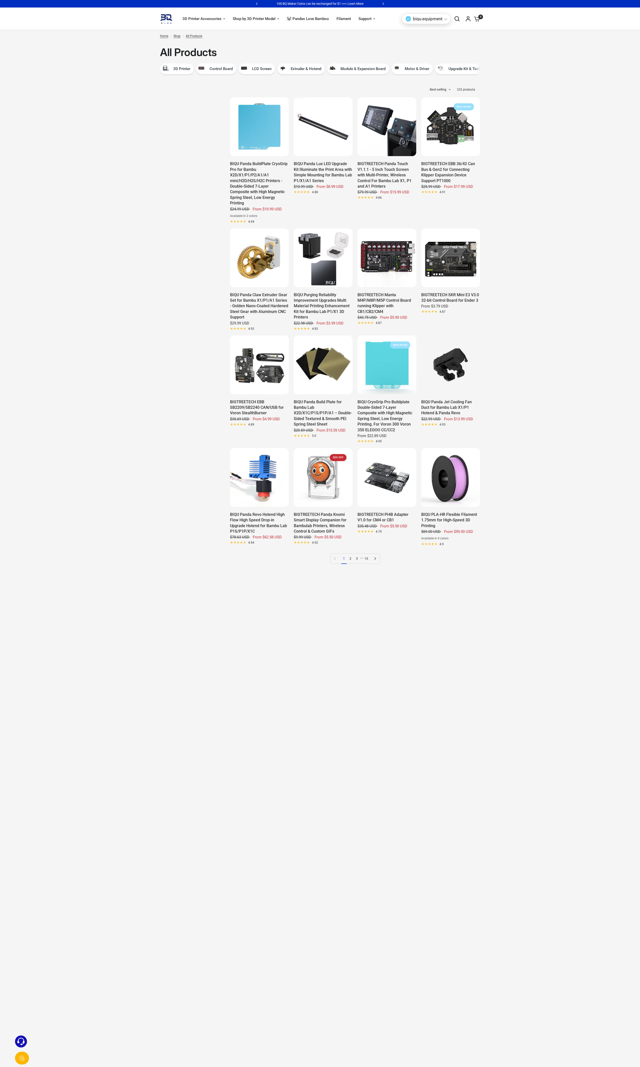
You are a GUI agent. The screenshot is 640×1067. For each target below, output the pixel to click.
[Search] (457, 19)
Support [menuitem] (365, 19)
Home (164, 36)
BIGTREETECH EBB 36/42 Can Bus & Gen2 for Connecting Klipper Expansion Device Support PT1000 (448, 172)
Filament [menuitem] (343, 19)
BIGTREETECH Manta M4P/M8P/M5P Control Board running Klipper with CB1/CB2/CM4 (384, 303)
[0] (476, 19)
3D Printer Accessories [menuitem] (202, 19)
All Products (194, 36)
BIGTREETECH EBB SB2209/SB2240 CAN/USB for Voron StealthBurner (257, 408)
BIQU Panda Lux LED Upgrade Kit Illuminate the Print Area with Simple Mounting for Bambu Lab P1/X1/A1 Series (323, 172)
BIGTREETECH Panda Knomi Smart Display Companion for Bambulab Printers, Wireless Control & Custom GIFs (320, 523)
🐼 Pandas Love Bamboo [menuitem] (308, 19)
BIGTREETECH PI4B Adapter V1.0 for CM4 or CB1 (383, 517)
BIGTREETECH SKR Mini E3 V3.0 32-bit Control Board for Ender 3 (450, 297)
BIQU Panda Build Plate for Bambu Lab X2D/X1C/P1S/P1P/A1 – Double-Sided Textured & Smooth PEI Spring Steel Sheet (323, 413)
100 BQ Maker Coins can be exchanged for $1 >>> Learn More (320, 4)
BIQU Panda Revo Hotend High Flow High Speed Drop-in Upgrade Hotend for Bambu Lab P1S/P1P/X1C (258, 523)
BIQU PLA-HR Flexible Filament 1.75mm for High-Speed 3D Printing (449, 520)
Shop (177, 36)
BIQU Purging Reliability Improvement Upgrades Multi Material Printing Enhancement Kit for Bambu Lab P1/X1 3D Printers (322, 306)
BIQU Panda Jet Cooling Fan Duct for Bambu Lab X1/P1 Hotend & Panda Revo (446, 408)
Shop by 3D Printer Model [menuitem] (254, 19)
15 (366, 558)
